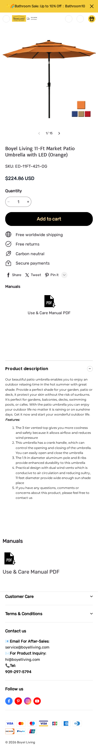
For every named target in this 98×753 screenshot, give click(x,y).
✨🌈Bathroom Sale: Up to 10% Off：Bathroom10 (45, 6)
